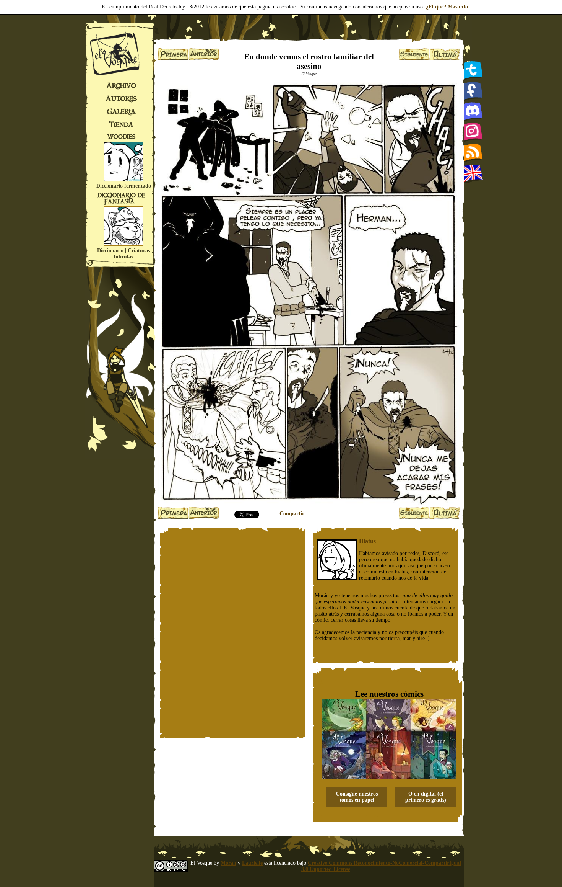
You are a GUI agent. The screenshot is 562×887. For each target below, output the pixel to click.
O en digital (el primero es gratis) (425, 797)
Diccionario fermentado (123, 186)
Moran (228, 863)
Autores (121, 98)
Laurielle (252, 863)
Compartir (291, 513)
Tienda (121, 124)
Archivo (121, 85)
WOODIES (121, 136)
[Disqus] (232, 633)
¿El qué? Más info (447, 7)
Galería (121, 111)
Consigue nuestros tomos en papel (357, 797)
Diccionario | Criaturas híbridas (123, 254)
